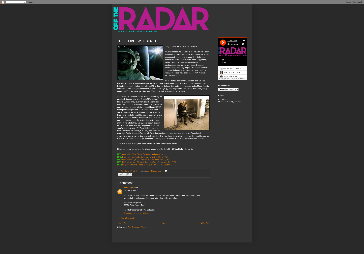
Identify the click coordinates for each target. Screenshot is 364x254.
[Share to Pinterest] (130, 174)
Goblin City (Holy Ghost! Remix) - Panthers (140, 154)
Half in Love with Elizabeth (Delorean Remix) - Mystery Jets (146, 162)
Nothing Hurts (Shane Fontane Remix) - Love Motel (143, 159)
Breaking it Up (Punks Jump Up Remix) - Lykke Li (142, 157)
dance (148, 171)
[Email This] (119, 174)
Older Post (205, 223)
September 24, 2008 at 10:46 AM (136, 213)
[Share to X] (125, 174)
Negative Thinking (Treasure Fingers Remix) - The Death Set (147, 165)
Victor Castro (129, 188)
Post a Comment (127, 218)
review (160, 171)
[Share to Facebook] (127, 174)
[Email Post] (165, 171)
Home (164, 223)
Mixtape (154, 171)
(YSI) (160, 154)
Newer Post (122, 223)
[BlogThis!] (122, 174)
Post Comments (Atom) (137, 227)
